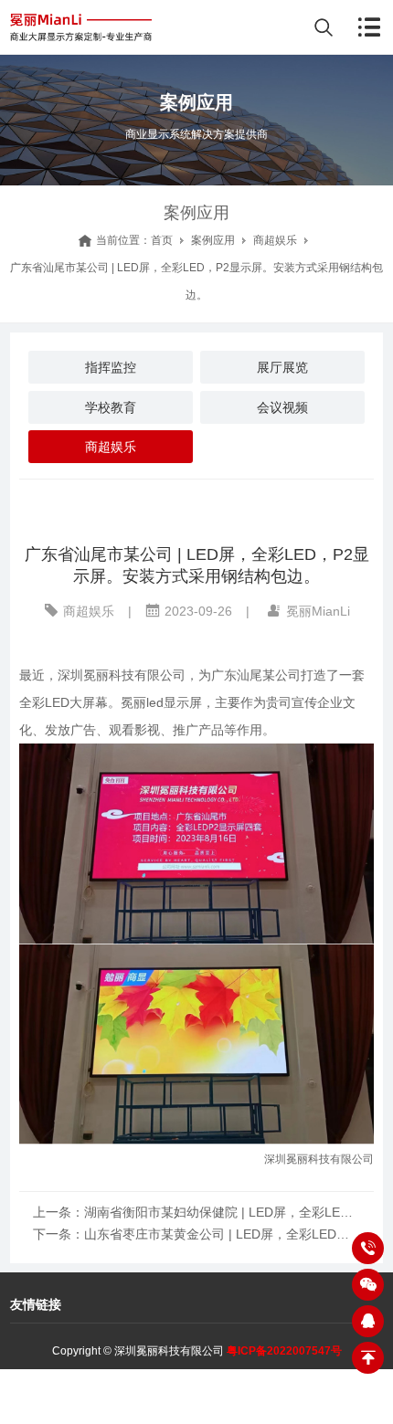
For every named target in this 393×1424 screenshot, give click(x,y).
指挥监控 (110, 367)
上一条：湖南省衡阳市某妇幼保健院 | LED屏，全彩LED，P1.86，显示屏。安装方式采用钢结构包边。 (197, 1212)
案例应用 (213, 240)
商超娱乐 (275, 240)
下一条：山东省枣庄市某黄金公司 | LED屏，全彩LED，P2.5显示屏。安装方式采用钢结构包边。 (197, 1234)
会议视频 (282, 407)
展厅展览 (282, 367)
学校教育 (110, 407)
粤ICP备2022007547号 (284, 1351)
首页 (162, 240)
